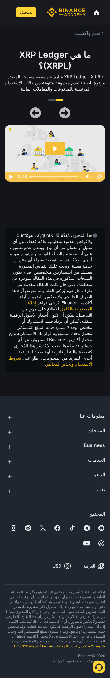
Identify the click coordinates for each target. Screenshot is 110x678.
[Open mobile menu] (9, 12)
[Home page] (66, 12)
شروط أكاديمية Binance (33, 646)
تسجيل (26, 12)
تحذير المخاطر (66, 646)
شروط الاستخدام (92, 646)
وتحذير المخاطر (60, 364)
